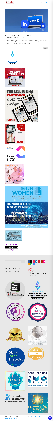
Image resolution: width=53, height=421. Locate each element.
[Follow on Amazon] (29, 264)
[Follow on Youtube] (42, 261)
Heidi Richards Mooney (11, 37)
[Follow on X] (31, 261)
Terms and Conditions (39, 416)
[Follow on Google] (34, 264)
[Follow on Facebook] (29, 261)
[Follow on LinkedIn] (36, 261)
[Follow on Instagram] (34, 261)
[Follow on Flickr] (44, 261)
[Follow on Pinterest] (39, 261)
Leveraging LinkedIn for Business (18, 35)
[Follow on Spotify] (31, 264)
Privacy (32, 416)
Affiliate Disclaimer (15, 418)
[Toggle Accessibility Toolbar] (50, 418)
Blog (24, 37)
